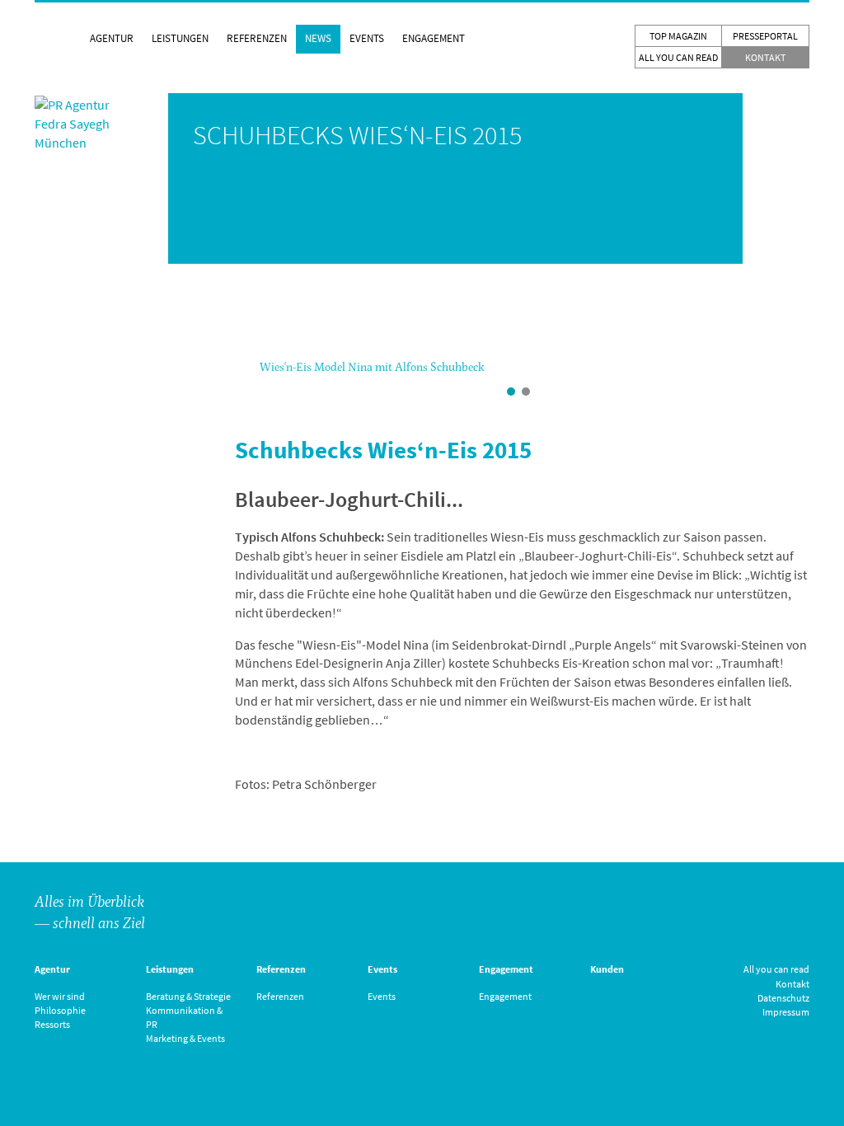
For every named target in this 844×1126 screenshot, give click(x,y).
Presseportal (765, 36)
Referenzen (257, 38)
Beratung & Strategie (188, 996)
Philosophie (60, 1010)
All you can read (678, 57)
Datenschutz (783, 998)
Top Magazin (678, 36)
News (318, 38)
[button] (243, 373)
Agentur (112, 38)
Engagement (433, 38)
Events (366, 38)
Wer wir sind (60, 996)
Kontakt (765, 57)
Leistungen (180, 38)
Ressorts (52, 1024)
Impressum (785, 1012)
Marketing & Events (185, 1038)
